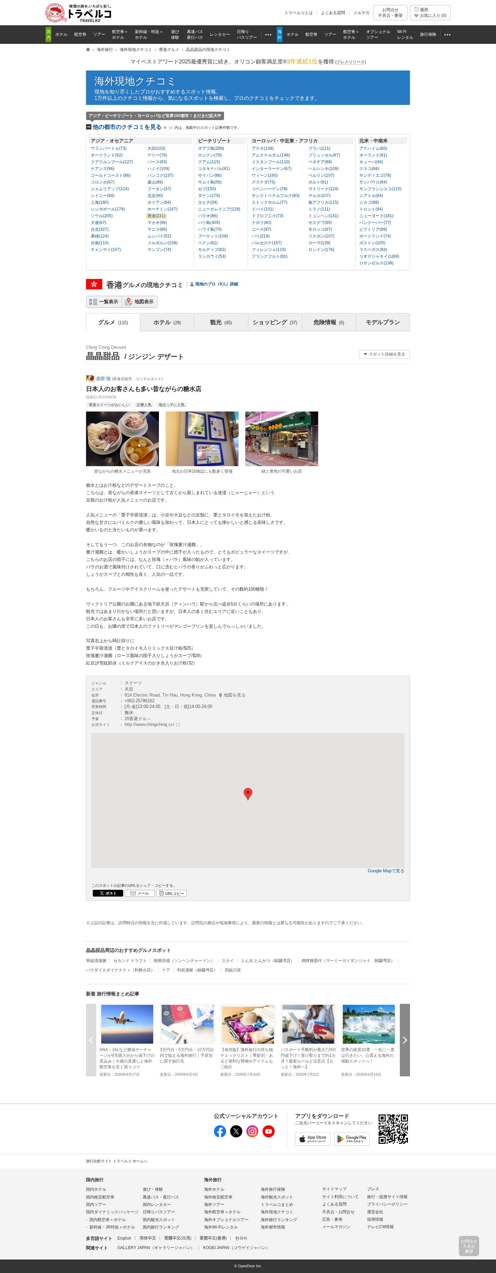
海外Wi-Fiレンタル (221, 1227)
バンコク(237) (160, 175)
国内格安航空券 (100, 1197)
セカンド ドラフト (130, 960)
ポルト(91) (318, 182)
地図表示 (144, 301)
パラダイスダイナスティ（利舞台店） (120, 970)
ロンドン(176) (321, 249)
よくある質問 (333, 13)
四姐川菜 (233, 970)
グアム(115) (209, 162)
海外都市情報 (273, 1227)
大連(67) (98, 222)
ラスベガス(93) (373, 249)
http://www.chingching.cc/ (149, 724)
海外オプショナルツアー (226, 1219)
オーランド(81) (373, 155)
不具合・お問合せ (338, 1212)
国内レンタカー (157, 1204)
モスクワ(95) (320, 222)
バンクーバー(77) (375, 222)
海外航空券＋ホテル (222, 1212)
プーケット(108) (213, 236)
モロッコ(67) (320, 229)
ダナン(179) (209, 195)
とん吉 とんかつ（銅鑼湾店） (268, 960)
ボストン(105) (372, 243)
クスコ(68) (369, 168)
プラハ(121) (319, 148)
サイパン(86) (210, 175)
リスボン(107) (321, 236)
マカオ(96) (157, 222)
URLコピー (174, 894)
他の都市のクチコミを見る (167, 127)
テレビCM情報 (380, 1226)
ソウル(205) (102, 216)
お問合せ (390, 12)
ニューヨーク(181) (376, 216)
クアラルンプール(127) (112, 162)
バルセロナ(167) (267, 243)
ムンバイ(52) (159, 236)
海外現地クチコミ (135, 81)
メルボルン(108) (162, 243)
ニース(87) (261, 229)
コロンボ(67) (102, 182)
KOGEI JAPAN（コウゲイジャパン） (236, 1247)
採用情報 (375, 1219)
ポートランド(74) (375, 236)
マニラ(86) (157, 229)
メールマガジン (336, 1226)
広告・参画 (332, 1219)
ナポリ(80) (261, 222)
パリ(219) (261, 236)
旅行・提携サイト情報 (387, 1196)
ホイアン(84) (159, 202)
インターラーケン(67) (272, 168)
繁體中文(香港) (213, 1238)
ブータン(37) (159, 189)
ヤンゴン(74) (159, 249)
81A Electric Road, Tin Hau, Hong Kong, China (185, 695)
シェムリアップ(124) (110, 189)
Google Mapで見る (386, 870)
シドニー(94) (102, 195)
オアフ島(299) (211, 148)
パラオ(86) (208, 216)
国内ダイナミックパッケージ (112, 1212)
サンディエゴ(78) (375, 175)
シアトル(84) (371, 195)
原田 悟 (103, 378)
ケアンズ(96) (102, 168)
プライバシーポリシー (387, 1204)
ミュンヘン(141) (323, 216)
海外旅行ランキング (279, 1219)
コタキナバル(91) (214, 168)
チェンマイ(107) (106, 249)
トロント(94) (371, 209)
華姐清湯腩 (96, 960)
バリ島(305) (209, 222)
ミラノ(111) (319, 209)
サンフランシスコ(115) (380, 189)
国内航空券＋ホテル (107, 1219)
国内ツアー (96, 1204)
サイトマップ (334, 1189)
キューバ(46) (371, 162)
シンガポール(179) (108, 209)
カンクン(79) (210, 155)
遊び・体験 (153, 1189)
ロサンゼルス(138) (376, 263)
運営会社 (375, 1212)
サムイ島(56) (210, 182)
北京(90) (155, 195)
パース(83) (157, 162)
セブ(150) (207, 189)
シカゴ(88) (369, 202)
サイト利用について (340, 1196)
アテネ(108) (263, 148)
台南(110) (100, 243)
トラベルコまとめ (277, 1204)
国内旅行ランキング (161, 1227)
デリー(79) (157, 155)
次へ (405, 1040)
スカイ (228, 960)
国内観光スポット (159, 1219)
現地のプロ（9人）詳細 (216, 284)
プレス (373, 1189)
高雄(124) (100, 236)
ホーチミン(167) (162, 209)
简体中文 (148, 1238)
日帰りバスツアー (159, 1212)
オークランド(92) (106, 155)
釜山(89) (155, 182)
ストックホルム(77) (269, 202)
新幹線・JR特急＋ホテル (112, 1227)
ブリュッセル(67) (324, 155)
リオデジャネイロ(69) (379, 256)
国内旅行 (95, 1179)
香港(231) (156, 216)
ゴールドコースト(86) (111, 175)
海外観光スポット (277, 1197)
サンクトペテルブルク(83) (276, 195)
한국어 (241, 1238)
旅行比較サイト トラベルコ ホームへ (116, 1161)
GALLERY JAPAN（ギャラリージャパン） (156, 1247)
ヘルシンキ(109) (323, 168)
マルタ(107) (319, 195)
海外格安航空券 (218, 1197)
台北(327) (100, 229)
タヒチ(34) (208, 202)
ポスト (111, 893)
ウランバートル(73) (109, 148)
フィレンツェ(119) (269, 249)
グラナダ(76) (263, 182)
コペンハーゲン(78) (269, 189)
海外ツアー (214, 1204)
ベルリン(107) (321, 175)
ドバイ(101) (263, 209)
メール (143, 893)
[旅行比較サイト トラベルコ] (88, 50)
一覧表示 (108, 301)
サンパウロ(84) (373, 182)
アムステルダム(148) (271, 155)
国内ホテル (96, 1189)
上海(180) (100, 202)
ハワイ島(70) (210, 229)
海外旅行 (213, 1179)
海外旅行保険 (273, 1189)
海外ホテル (214, 1189)
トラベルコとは (298, 13)
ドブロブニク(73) (267, 216)
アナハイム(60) (373, 148)
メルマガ (361, 13)
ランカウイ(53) (212, 256)
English (124, 1238)
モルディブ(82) (212, 249)
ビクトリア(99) (373, 229)
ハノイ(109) (158, 168)
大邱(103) (156, 148)
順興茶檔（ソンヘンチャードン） (184, 960)
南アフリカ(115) (323, 202)
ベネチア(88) (320, 162)
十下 (166, 970)
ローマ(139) (319, 243)
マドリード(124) (323, 189)
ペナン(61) (208, 243)
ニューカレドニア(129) (219, 209)
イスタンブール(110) (271, 162)
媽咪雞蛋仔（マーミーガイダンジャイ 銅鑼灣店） (348, 960)
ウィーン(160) (265, 175)
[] (350, 62)
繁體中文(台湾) (177, 1238)
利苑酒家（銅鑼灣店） (197, 970)
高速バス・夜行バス (161, 1197)
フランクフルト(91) (269, 256)
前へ (91, 1040)
